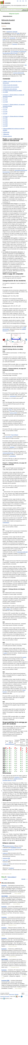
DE (23, 1)
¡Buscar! (25, 9)
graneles (24, 657)
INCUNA (23, 879)
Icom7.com (5, 860)
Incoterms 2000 (6, 858)
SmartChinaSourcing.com (9, 849)
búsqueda (15, 31)
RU (17, 1)
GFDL (14, 780)
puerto (9, 409)
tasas (10, 742)
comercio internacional (18, 72)
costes (4, 39)
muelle (5, 653)
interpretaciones (7, 16)
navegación (9, 31)
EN (20, 1)
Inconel (5, 879)
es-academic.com (5, 2)
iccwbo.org (5, 853)
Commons (18, 847)
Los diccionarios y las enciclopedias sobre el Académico (13, 6)
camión (7, 744)
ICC (26, 65)
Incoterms (16, 777)
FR (26, 1)
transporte (14, 44)
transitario (12, 447)
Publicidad (16, 994)
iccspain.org (5, 863)
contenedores (13, 396)
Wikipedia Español (14, 13)
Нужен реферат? (12, 877)
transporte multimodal (22, 551)
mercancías (12, 37)
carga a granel (13, 412)
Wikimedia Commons (9, 846)
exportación (11, 744)
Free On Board (14, 434)
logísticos (8, 608)
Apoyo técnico (11, 994)
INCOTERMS (4, 896)
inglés (18, 33)
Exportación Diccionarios (4, 996)
